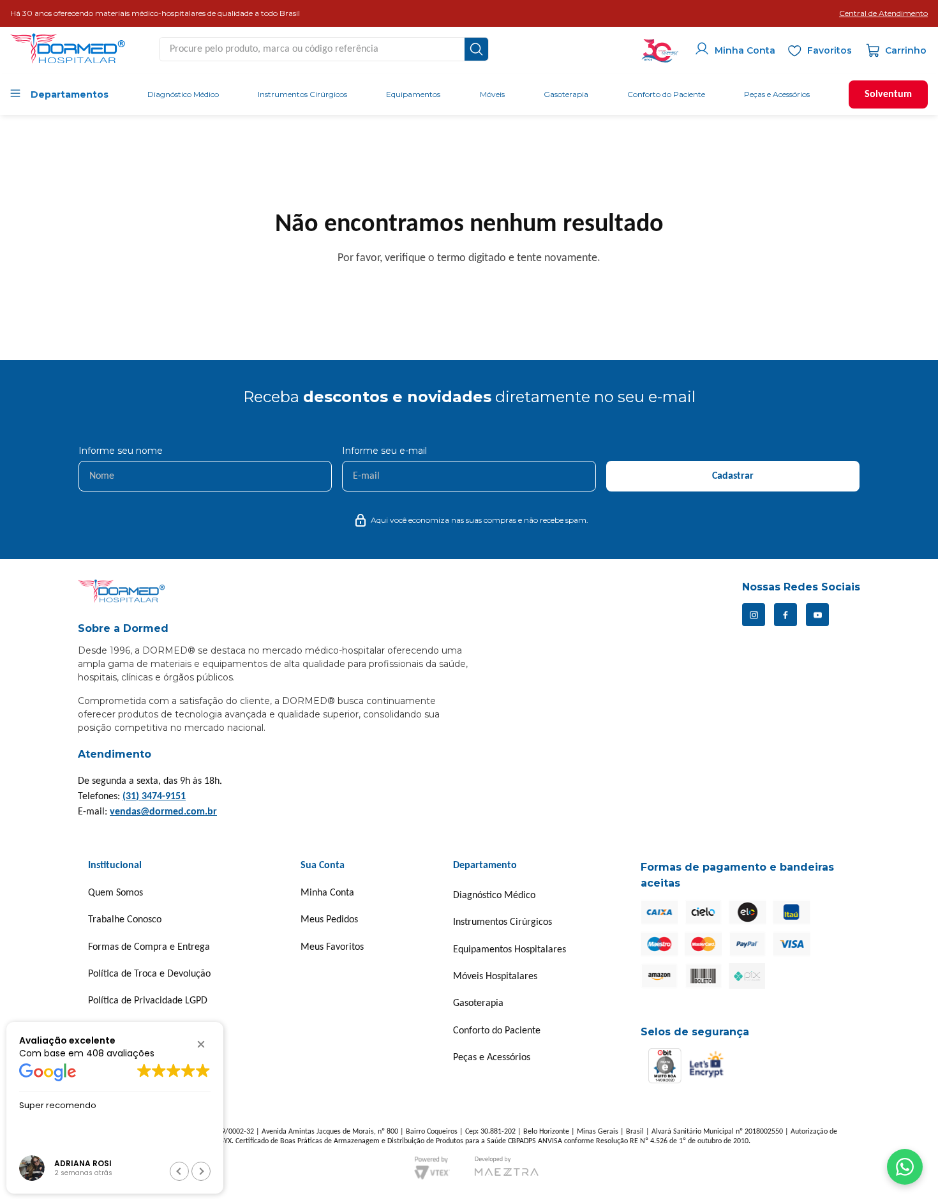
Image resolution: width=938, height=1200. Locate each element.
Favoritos (829, 50)
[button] (883, 13)
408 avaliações (120, 1052)
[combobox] (324, 49)
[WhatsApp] (905, 1167)
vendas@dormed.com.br (163, 812)
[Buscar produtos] (476, 49)
